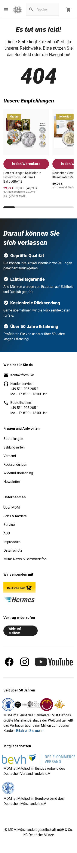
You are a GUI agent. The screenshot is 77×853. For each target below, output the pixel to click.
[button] (6, 9)
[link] (17, 10)
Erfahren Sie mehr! (30, 731)
